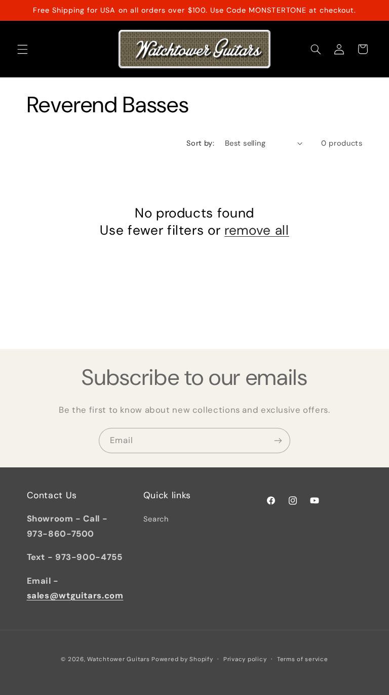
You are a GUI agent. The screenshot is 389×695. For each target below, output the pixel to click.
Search (156, 519)
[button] (22, 49)
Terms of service (302, 659)
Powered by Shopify (182, 659)
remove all (256, 230)
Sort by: (200, 143)
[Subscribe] (278, 440)
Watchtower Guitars (118, 659)
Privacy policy (244, 659)
